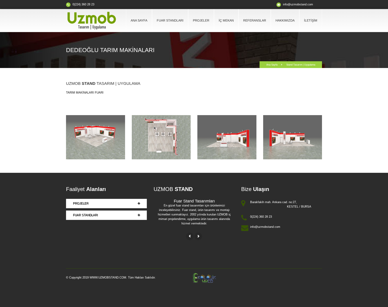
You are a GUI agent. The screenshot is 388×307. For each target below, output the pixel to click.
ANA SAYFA (139, 20)
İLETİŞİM (310, 20)
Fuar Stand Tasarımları (194, 201)
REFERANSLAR (254, 20)
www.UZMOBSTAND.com (108, 277)
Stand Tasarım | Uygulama (300, 64)
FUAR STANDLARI (170, 20)
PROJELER (201, 20)
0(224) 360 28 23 (83, 4)
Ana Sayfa (272, 64)
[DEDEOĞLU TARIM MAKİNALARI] (95, 137)
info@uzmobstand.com (297, 4)
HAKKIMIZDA (285, 20)
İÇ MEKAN (226, 20)
